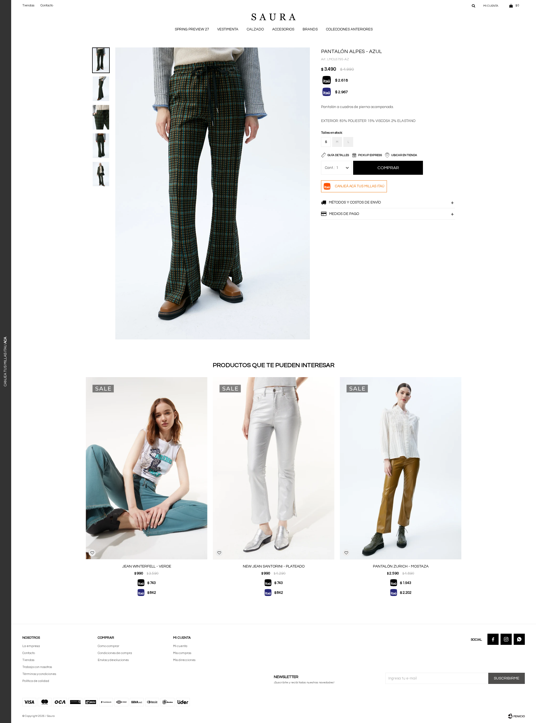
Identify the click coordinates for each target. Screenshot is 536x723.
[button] (473, 5)
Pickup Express (370, 155)
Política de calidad (35, 681)
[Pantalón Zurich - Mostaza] (400, 468)
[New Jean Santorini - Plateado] (273, 468)
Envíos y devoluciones (113, 660)
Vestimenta (227, 29)
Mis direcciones (184, 660)
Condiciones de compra (115, 653)
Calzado (255, 29)
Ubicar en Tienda (404, 155)
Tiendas (28, 5)
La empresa (31, 646)
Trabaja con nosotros (37, 667)
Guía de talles (338, 155)
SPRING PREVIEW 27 (192, 29)
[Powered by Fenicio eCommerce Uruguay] (516, 716)
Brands (310, 29)
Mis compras (182, 653)
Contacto (46, 5)
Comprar (388, 168)
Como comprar (108, 646)
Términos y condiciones (39, 674)
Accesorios (283, 29)
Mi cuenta (180, 646)
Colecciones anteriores (349, 29)
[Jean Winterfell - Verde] (146, 468)
